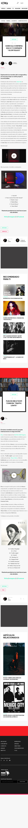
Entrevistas (5, 296)
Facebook (21, 217)
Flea (1, 422)
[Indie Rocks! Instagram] (7, 760)
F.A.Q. (15, 750)
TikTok (6, 217)
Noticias (3, 20)
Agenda (9, 8)
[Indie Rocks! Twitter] (4, 760)
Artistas (16, 743)
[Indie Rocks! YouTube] (10, 760)
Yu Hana (6, 63)
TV (13, 8)
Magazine (17, 8)
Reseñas (8, 20)
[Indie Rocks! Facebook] (1, 760)
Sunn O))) (2, 67)
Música (3, 8)
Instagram (12, 217)
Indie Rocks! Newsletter (6, 779)
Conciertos (14, 20)
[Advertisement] (14, 257)
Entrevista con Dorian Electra (12, 298)
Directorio (17, 746)
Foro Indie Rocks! (19, 748)
